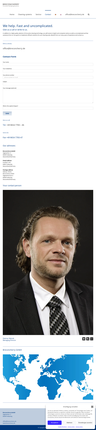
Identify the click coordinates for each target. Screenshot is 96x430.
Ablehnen (69, 422)
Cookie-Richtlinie (62, 427)
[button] (92, 407)
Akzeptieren (54, 422)
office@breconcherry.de (14, 48)
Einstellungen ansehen (85, 422)
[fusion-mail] (91, 338)
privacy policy (71, 427)
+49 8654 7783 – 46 (15, 125)
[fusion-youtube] (83, 338)
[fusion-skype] (87, 338)
